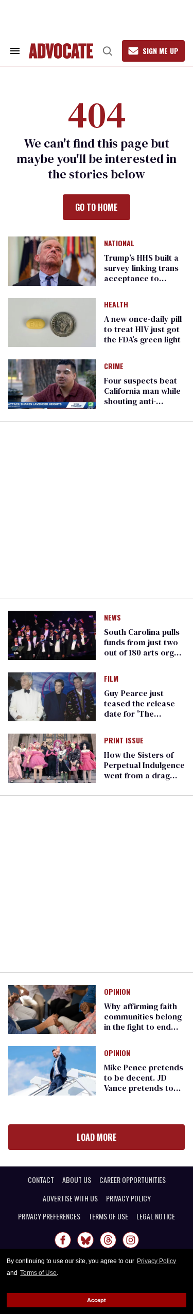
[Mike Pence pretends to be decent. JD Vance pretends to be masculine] (52, 1070)
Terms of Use (38, 1272)
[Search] (107, 51)
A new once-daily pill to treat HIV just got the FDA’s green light (143, 329)
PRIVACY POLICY (128, 1198)
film (111, 679)
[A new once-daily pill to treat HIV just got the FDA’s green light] (52, 322)
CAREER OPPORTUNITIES (132, 1180)
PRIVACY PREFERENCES (49, 1216)
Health (116, 304)
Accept (96, 1300)
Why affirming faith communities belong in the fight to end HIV (143, 1021)
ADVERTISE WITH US (70, 1198)
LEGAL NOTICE (155, 1216)
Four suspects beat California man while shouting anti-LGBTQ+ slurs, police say (144, 401)
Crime (114, 366)
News (112, 618)
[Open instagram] (130, 1240)
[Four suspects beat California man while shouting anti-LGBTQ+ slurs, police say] (52, 383)
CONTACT (41, 1180)
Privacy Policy (156, 1261)
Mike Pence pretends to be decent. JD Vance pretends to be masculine (143, 1083)
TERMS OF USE (108, 1216)
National (119, 243)
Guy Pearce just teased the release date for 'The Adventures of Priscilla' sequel (139, 713)
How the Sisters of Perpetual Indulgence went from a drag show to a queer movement (144, 775)
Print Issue (124, 740)
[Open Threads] (108, 1240)
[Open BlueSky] (85, 1240)
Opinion (117, 992)
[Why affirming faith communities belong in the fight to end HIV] (52, 1008)
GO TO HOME (96, 207)
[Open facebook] (63, 1240)
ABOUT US (76, 1180)
